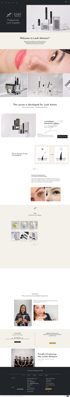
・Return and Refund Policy (50, 380)
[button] (6, 2)
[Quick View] (15, 225)
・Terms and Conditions (49, 385)
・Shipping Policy (48, 382)
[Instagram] (48, 393)
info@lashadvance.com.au (34, 385)
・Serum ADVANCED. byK (50, 387)
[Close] (69, 396)
